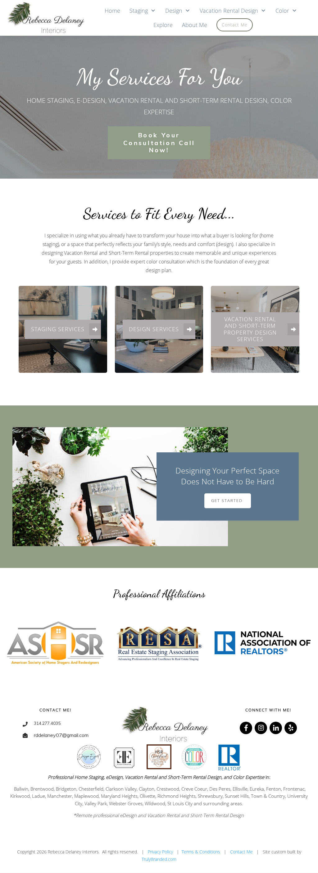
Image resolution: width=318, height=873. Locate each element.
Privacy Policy (160, 852)
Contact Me (241, 852)
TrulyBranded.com (159, 859)
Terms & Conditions (201, 852)
